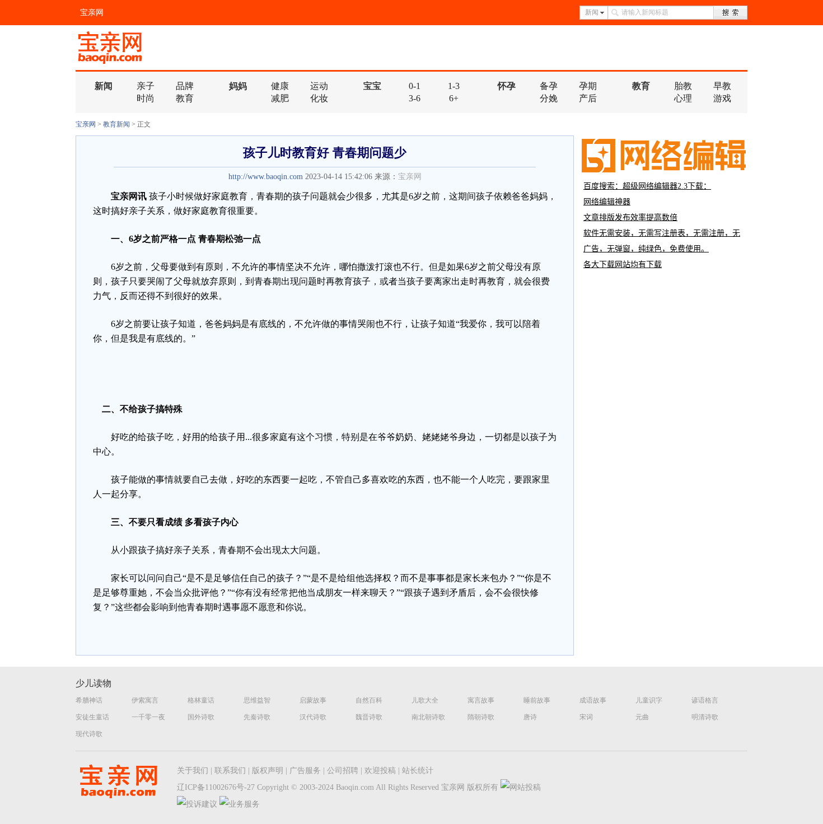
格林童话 (201, 700)
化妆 (319, 98)
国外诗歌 (201, 717)
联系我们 (230, 770)
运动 (319, 86)
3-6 (414, 98)
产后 (588, 98)
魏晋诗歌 (369, 717)
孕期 (588, 86)
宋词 (586, 717)
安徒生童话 (92, 717)
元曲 (642, 717)
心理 (683, 98)
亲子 (146, 86)
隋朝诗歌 (480, 717)
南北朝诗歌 (428, 717)
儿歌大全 (425, 700)
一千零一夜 (148, 717)
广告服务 (305, 770)
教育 (185, 98)
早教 (722, 86)
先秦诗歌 (257, 717)
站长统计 (417, 770)
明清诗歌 (704, 717)
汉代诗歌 (313, 717)
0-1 (414, 86)
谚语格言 (704, 700)
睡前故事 (536, 700)
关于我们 (192, 770)
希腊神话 (89, 700)
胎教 (683, 86)
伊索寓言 (145, 700)
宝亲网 (92, 12)
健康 (280, 86)
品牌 (185, 86)
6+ (454, 98)
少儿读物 (93, 683)
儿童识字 (648, 700)
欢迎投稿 (380, 770)
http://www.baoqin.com (265, 176)
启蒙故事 (313, 700)
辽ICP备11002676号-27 (216, 787)
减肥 (280, 98)
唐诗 (530, 717)
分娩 (549, 98)
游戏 (722, 98)
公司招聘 (342, 770)
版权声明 (267, 770)
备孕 (549, 86)
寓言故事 (480, 700)
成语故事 (592, 700)
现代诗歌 (89, 734)
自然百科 (369, 700)
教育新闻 (116, 124)
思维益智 (257, 700)
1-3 (454, 86)
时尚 (146, 98)
